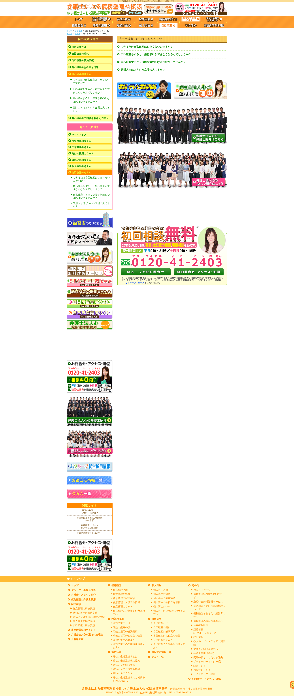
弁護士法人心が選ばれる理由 (87, 634)
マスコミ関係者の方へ (205, 649)
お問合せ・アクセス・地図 (206, 678)
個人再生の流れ (161, 594)
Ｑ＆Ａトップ (79, 134)
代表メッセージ (202, 589)
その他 (195, 585)
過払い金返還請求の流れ (126, 660)
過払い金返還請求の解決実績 (89, 617)
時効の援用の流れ (123, 627)
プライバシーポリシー (205, 661)
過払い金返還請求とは (125, 656)
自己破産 (78, 31)
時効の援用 (117, 618)
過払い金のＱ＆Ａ (81, 160)
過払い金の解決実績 (124, 665)
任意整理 (116, 585)
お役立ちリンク (202, 670)
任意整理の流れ (121, 594)
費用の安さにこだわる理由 (208, 657)
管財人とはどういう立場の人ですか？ (143, 69)
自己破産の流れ (80, 53)
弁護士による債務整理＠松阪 (147, 690)
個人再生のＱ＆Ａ (81, 166)
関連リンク (199, 666)
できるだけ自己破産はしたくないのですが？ (147, 46)
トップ (69, 31)
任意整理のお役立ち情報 (126, 602)
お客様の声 (77, 639)
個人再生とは (160, 589)
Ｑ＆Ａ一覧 (158, 657)
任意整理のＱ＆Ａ (81, 147)
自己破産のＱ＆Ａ (81, 74)
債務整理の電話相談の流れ (208, 621)
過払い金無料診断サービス (208, 601)
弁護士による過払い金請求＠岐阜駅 (89, 519)
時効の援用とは (121, 623)
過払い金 (116, 652)
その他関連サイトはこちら (89, 533)
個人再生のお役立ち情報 (166, 602)
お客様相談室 (200, 625)
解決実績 (76, 604)
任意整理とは (120, 589)
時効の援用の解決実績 (85, 612)
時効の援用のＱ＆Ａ (83, 153)
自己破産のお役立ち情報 (85, 67)
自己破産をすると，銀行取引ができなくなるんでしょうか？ (156, 54)
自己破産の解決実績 (83, 60)
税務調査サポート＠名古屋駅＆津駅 (89, 526)
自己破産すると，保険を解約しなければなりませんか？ (153, 62)
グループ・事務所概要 (83, 590)
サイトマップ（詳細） (205, 674)
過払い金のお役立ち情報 (126, 669)
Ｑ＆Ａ (77, 34)
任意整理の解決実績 (84, 608)
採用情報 (198, 637)
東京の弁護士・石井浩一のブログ (89, 511)
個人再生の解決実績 (84, 621)
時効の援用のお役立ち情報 (127, 635)
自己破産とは (79, 47)
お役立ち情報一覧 (161, 652)
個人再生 (156, 585)
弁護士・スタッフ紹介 (83, 594)
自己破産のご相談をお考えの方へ (90, 118)
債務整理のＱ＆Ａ (81, 141)
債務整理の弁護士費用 (83, 599)
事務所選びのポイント (83, 630)
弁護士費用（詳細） (204, 653)
